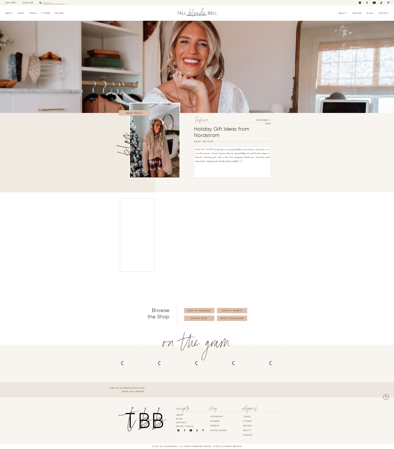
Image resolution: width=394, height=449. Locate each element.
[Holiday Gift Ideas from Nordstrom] (154, 140)
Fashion (202, 121)
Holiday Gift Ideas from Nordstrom (221, 132)
